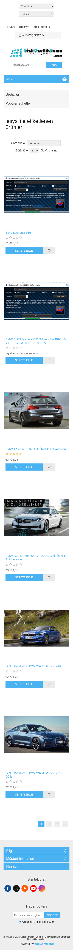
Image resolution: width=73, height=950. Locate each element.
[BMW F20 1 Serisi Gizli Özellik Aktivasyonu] (36, 411)
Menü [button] (10, 79)
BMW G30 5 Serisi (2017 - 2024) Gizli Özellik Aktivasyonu (35, 557)
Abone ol (27, 922)
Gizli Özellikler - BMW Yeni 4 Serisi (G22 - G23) (33, 774)
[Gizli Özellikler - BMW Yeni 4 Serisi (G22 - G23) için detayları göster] (36, 735)
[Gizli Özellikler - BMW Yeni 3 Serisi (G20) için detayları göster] (36, 628)
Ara (54, 64)
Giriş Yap (24, 27)
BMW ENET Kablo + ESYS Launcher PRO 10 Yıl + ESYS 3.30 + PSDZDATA (35, 341)
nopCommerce (44, 943)
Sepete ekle (24, 250)
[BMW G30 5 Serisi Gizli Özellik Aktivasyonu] (36, 518)
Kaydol (11, 27)
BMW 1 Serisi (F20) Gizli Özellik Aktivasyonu (35, 449)
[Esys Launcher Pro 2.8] (36, 194)
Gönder (52, 915)
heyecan (16, 888)
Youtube (33, 888)
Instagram (41, 888)
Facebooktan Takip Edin (7, 888)
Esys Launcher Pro (18, 232)
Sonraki (65, 824)
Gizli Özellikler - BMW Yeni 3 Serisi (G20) (33, 666)
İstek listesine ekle (49, 250)
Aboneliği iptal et (45, 922)
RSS (24, 888)
